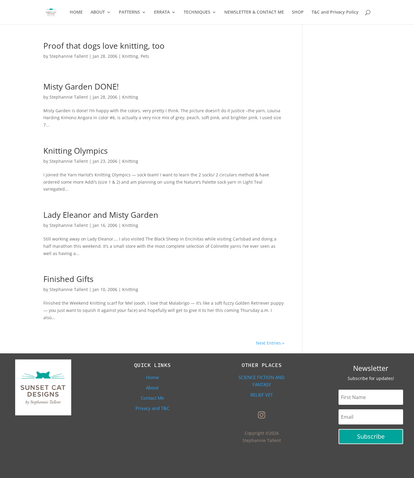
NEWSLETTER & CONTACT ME (254, 12)
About (152, 388)
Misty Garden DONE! (81, 86)
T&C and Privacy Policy (335, 12)
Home (152, 377)
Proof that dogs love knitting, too (104, 45)
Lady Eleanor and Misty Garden (100, 214)
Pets (145, 56)
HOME (76, 12)
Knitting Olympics (75, 150)
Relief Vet (261, 395)
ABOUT (98, 12)
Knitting (130, 56)
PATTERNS (129, 12)
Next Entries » (270, 343)
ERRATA (162, 12)
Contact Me (152, 398)
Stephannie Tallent (68, 56)
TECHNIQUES (197, 12)
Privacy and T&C (152, 408)
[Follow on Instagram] (261, 415)
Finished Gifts (68, 278)
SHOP (298, 12)
